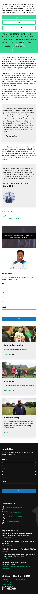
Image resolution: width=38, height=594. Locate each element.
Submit (19, 319)
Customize (19, 22)
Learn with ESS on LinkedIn (11, 219)
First (3, 292)
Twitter (4, 217)
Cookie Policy (6, 584)
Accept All (19, 17)
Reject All (19, 28)
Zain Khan (5, 551)
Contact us (5, 579)
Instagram (5, 215)
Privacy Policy (6, 582)
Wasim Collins (6, 538)
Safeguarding (20, 579)
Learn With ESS (25, 93)
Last (3, 301)
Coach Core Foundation (10, 559)
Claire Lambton (7, 545)
